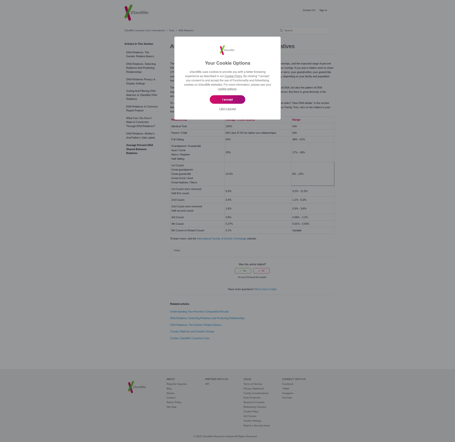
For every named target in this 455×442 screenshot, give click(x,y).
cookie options (227, 89)
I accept (227, 99)
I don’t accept (227, 109)
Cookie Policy (233, 76)
